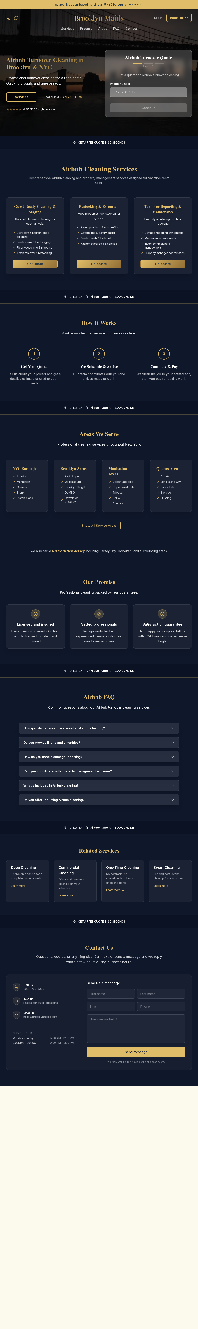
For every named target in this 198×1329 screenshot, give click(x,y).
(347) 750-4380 (97, 296)
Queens (22, 487)
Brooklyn (22, 476)
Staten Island (25, 498)
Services (67, 29)
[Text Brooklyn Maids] (16, 17)
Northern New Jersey (68, 551)
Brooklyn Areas (74, 468)
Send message (136, 1052)
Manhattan (23, 481)
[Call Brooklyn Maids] (8, 17)
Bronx (20, 492)
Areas (102, 29)
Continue (148, 108)
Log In (158, 17)
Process (86, 29)
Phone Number (120, 83)
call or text (64, 97)
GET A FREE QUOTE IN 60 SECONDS (101, 142)
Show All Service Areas (99, 525)
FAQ (116, 29)
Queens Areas (167, 468)
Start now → (133, 4)
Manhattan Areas (117, 471)
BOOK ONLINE (124, 296)
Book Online (179, 18)
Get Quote (35, 264)
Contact (131, 29)
